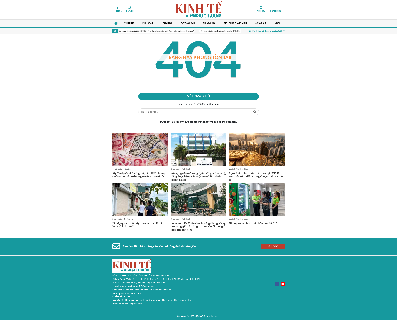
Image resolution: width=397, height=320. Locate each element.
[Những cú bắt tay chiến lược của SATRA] (257, 199)
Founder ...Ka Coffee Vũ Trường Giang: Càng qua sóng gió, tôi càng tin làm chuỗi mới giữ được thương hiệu (198, 226)
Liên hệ (274, 246)
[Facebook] (277, 284)
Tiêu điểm (127, 169)
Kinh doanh (186, 169)
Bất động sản (128, 219)
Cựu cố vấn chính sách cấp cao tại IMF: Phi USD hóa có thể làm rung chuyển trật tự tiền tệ (232, 31)
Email (119, 11)
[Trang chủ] (116, 23)
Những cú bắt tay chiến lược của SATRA (253, 223)
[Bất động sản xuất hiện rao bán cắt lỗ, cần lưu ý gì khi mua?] (140, 199)
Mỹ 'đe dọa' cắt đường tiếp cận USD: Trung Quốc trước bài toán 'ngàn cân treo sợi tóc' (138, 175)
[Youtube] (283, 284)
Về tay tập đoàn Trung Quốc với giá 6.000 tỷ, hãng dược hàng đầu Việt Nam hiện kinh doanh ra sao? (140, 31)
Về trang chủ (198, 96)
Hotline (129, 11)
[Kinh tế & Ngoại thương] (198, 9)
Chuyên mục (275, 11)
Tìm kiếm (261, 11)
